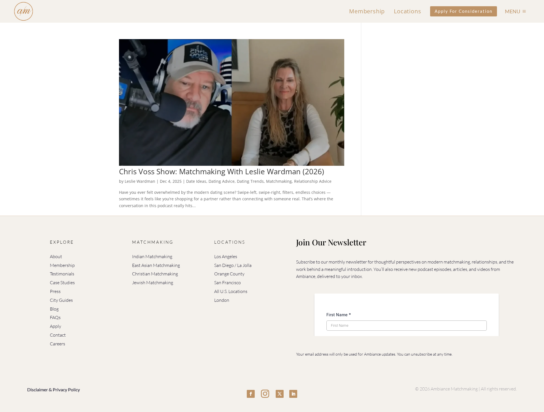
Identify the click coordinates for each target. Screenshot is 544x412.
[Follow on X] (280, 394)
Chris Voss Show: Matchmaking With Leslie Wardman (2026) (221, 171)
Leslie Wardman (140, 181)
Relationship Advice (313, 181)
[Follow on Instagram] (265, 394)
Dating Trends (250, 181)
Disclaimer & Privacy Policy (53, 389)
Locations (407, 11)
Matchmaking (279, 181)
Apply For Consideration (463, 11)
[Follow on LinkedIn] (293, 394)
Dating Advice (222, 181)
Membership (367, 11)
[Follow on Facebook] (251, 394)
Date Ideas (196, 181)
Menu (512, 11)
